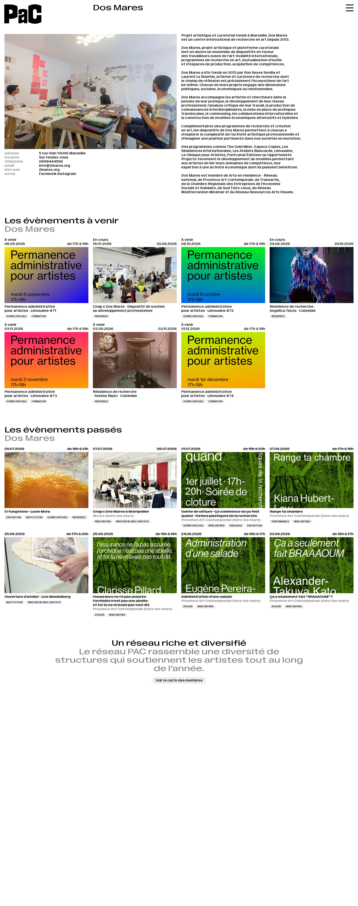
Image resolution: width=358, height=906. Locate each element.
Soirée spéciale (16, 316)
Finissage (236, 525)
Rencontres (103, 521)
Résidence (101, 316)
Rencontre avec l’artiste (132, 521)
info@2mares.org (54, 165)
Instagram (66, 174)
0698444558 (51, 161)
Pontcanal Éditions (244, 155)
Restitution (34, 517)
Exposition (13, 517)
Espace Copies (267, 147)
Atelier (99, 614)
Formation (39, 316)
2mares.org (49, 169)
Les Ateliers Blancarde (253, 151)
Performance (280, 521)
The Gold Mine (239, 147)
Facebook (47, 174)
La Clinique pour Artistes (203, 155)
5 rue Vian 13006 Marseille (62, 153)
